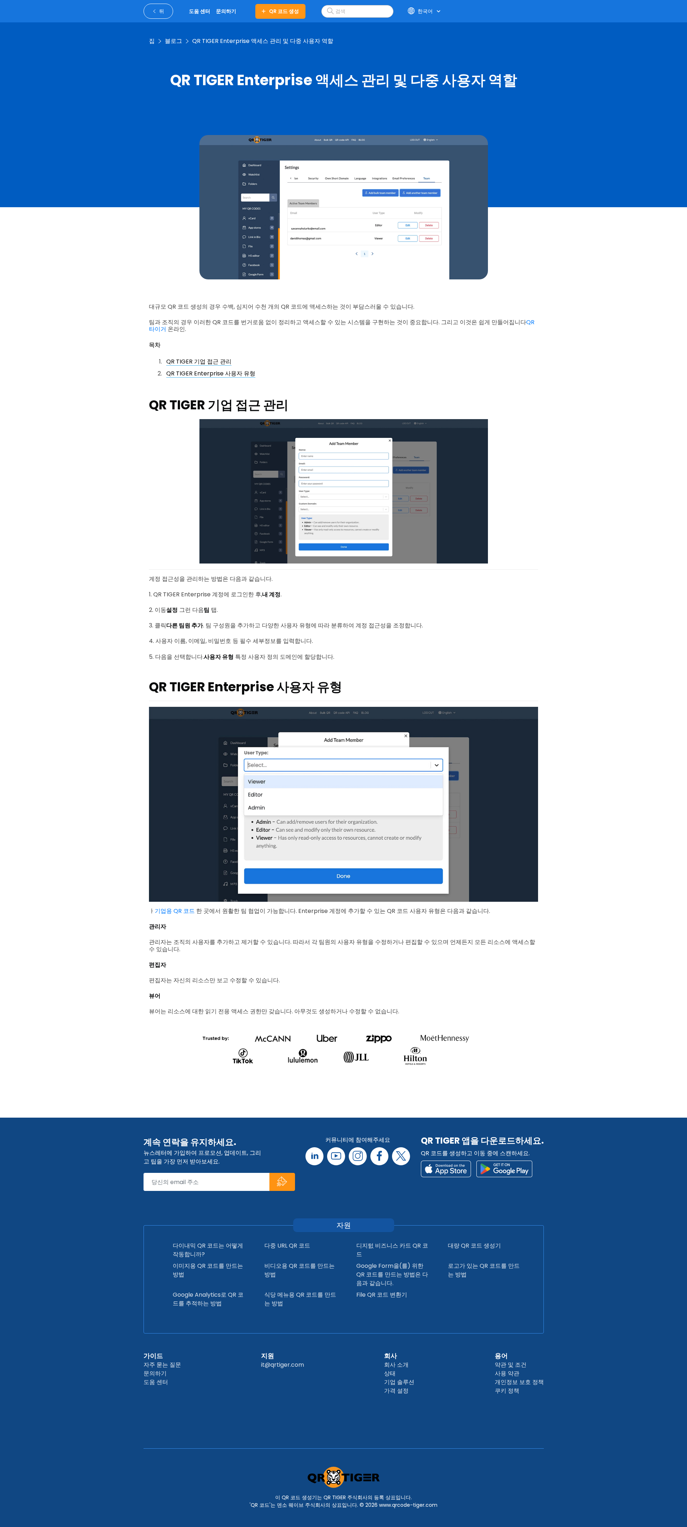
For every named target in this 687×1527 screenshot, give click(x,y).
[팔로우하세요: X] (401, 1156)
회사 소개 (396, 1365)
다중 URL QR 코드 (287, 1245)
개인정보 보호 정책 (519, 1382)
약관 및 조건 (511, 1365)
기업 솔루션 (399, 1382)
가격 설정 (396, 1391)
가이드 (153, 1355)
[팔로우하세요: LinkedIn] (314, 1156)
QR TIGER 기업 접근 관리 (199, 361)
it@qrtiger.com (282, 1365)
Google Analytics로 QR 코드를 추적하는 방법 (208, 1299)
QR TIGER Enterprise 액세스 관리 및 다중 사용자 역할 (262, 41)
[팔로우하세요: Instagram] (358, 1156)
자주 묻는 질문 (162, 1365)
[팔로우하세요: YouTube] (336, 1156)
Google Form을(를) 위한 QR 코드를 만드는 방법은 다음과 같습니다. (392, 1274)
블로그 (173, 41)
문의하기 (155, 1373)
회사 (390, 1355)
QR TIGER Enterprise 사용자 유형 (210, 373)
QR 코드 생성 (284, 11)
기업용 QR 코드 (175, 911)
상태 (390, 1373)
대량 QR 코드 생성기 (474, 1245)
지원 (267, 1355)
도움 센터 (156, 1382)
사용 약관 (507, 1373)
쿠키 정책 (507, 1391)
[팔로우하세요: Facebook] (379, 1156)
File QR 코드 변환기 (381, 1295)
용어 (501, 1355)
